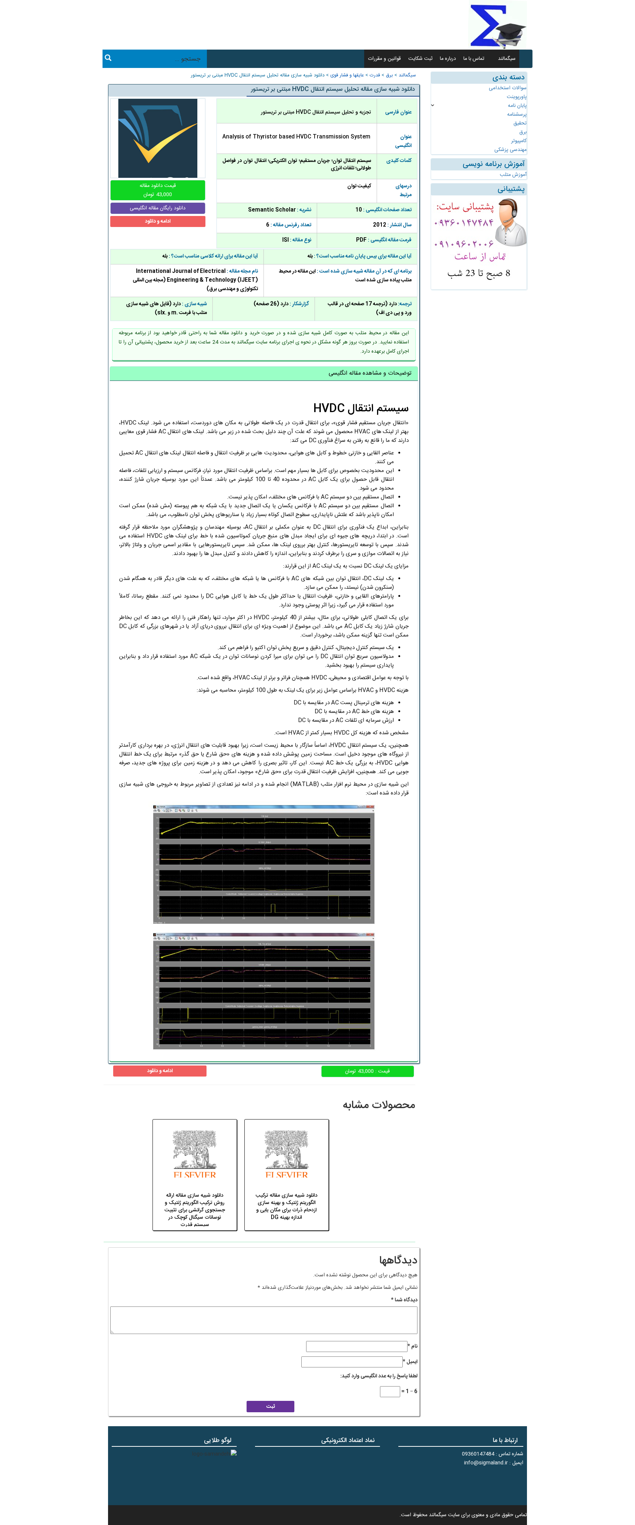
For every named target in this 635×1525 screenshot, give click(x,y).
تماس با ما (473, 58)
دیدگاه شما (404, 1300)
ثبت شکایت (420, 58)
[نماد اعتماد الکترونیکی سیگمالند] (357, 1474)
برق (389, 75)
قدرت (375, 75)
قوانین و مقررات (384, 58)
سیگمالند (507, 58)
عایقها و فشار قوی (347, 75)
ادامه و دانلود (158, 221)
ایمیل (410, 1362)
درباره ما (448, 58)
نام (412, 1346)
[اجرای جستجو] (108, 59)
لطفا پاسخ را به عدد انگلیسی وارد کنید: (378, 1376)
